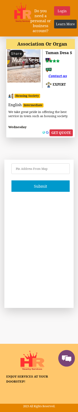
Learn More (65, 24)
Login (62, 11)
